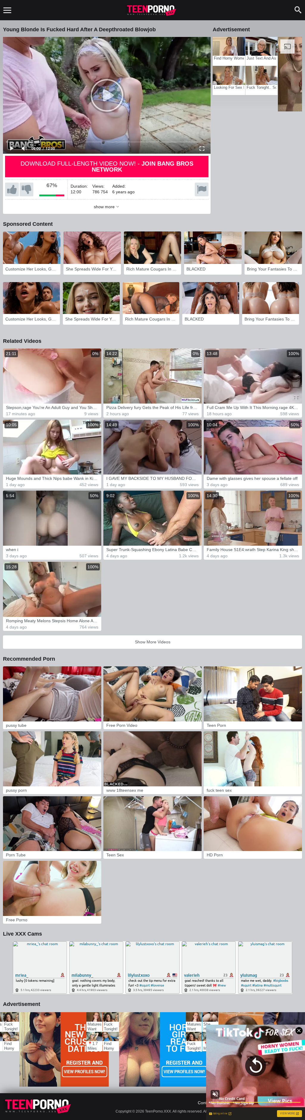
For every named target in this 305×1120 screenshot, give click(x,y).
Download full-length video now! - (107, 166)
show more (104, 206)
